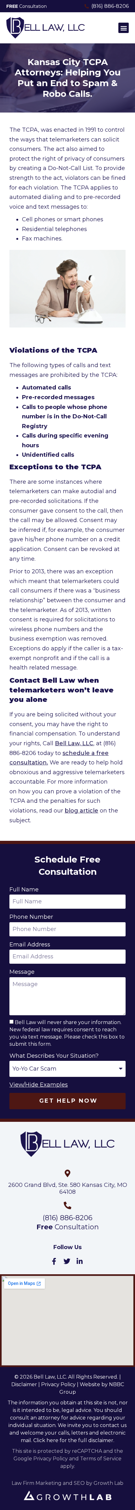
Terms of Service (101, 1459)
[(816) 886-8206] (67, 1205)
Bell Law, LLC (74, 743)
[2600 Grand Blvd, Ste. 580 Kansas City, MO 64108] (67, 1173)
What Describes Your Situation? (54, 1055)
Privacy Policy (58, 1384)
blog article (81, 810)
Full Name (24, 889)
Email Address (29, 944)
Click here (45, 1440)
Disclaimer (24, 1384)
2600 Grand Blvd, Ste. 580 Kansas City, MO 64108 (67, 1188)
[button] (123, 28)
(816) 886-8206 (67, 1218)
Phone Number (31, 916)
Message (22, 971)
